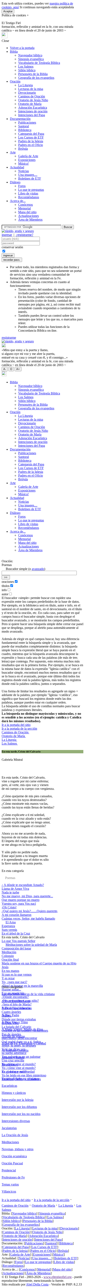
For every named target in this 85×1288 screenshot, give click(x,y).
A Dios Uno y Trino (15, 1022)
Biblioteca (24, 130)
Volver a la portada (22, 48)
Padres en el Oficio (30, 145)
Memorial (24, 208)
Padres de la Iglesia (30, 141)
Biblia (14, 51)
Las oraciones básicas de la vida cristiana (28, 994)
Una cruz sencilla (13, 1060)
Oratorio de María (29, 104)
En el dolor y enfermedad (18, 1071)
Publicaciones (27, 122)
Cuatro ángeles (11, 1012)
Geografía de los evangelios (36, 77)
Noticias (23, 171)
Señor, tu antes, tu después (19, 1045)
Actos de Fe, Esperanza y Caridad (24, 1043)
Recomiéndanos (28, 197)
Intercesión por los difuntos (19, 1107)
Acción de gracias (13, 1036)
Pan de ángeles (11, 1034)
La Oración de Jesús (15, 1135)
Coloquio (8, 956)
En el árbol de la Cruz (16, 933)
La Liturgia (25, 85)
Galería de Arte (28, 156)
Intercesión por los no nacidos (21, 1114)
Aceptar (8, 11)
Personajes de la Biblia (33, 74)
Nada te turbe (10, 892)
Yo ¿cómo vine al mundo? (19, 1064)
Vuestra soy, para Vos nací (19, 903)
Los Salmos (25, 66)
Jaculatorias (9, 1128)
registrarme (9, 337)
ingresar (7, 234)
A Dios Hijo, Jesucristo (17, 1008)
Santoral (23, 126)
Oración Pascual (12, 1163)
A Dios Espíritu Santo (16, 1001)
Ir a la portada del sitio (16, 725)
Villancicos (9, 1191)
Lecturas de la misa (30, 89)
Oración (15, 81)
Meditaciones (10, 1142)
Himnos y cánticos (14, 1092)
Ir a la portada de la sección (19, 728)
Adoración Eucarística (32, 107)
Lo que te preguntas (31, 189)
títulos (5, 586)
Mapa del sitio (27, 212)
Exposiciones (26, 160)
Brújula (23, 148)
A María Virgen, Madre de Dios (22, 1029)
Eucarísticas (9, 1085)
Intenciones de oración (32, 111)
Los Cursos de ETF (31, 137)
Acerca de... (18, 201)
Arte (13, 152)
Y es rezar (8, 978)
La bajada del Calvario (16, 1027)
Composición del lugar (16, 948)
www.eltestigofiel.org (58, 1277)
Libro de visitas (28, 193)
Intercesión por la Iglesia (17, 1100)
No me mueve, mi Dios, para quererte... (27, 896)
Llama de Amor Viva (15, 888)
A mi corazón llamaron (16, 915)
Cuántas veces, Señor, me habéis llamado (28, 918)
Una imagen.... (27, 175)
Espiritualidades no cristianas (20, 1078)
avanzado (38, 569)
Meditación (9, 952)
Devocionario (27, 92)
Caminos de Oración (31, 96)
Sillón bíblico (26, 70)
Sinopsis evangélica (31, 59)
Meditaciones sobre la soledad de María (31, 944)
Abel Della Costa (37, 1284)
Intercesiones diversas (16, 1121)
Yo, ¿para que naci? (14, 982)
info (4, 590)
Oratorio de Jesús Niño (33, 100)
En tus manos (10, 971)
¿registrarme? (24, 234)
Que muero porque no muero (20, 900)
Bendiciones (10, 1064)
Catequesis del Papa (31, 133)
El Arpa (11, 922)
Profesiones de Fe (13, 1177)
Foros (22, 186)
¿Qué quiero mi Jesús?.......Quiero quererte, (30, 911)
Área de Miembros (30, 219)
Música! (23, 163)
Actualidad (17, 167)
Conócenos (25, 204)
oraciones (8, 581)
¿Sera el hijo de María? (17, 1004)
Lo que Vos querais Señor (18, 941)
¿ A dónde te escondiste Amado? (23, 885)
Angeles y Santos (13, 1057)
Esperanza (8, 926)
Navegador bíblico (30, 55)
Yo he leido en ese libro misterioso (24, 1075)
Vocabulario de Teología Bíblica (39, 63)
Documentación (20, 119)
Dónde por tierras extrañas (19, 1019)
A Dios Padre (10, 1015)
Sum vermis (9, 929)
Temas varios (10, 1184)
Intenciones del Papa (31, 115)
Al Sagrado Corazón (15, 1050)
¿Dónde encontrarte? (15, 997)
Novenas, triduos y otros (17, 1149)
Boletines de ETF (29, 178)
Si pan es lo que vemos (17, 974)
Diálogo (15, 182)
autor (5, 594)
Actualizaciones (28, 216)
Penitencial (9, 1170)
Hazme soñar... (11, 989)
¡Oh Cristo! (9, 907)
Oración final (10, 959)
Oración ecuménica (14, 1156)
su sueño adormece (14, 1053)
